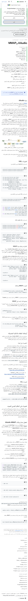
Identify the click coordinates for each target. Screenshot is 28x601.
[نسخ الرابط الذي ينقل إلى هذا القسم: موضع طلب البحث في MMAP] (11, 301)
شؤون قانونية (13, 593)
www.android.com (23, 582)
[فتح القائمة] (25, 1)
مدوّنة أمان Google (23, 564)
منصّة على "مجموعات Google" (21, 566)
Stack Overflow (24, 586)
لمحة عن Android (23, 593)
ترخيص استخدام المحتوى (19, 530)
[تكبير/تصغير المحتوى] (19, 47)
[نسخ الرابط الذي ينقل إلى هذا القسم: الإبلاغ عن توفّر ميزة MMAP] (11, 246)
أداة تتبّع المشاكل (24, 588)
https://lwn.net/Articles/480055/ (16, 370)
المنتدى (18, 593)
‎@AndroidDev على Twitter (22, 560)
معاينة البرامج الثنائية (23, 546)
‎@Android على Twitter (22, 558)
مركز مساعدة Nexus (23, 580)
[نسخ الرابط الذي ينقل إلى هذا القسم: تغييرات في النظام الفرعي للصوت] (6, 406)
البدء (14, 22)
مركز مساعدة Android (23, 576)
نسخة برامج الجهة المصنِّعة (22, 548)
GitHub (25, 552)
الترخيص (8, 593)
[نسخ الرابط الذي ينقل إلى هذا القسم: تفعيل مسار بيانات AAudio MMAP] (4, 422)
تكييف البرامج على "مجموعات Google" (20, 570)
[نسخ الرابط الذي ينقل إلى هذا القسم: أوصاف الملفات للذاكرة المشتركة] (7, 333)
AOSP (26, 39)
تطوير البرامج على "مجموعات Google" (20, 568)
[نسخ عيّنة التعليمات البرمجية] (26, 168)
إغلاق (14, 18)
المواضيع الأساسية (15, 39)
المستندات (21, 39)
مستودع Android (24, 540)
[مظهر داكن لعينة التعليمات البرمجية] (24, 168)
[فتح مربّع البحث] (11, 1)
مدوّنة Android (24, 562)
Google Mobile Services (22, 584)
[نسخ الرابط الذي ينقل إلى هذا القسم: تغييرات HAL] (17, 161)
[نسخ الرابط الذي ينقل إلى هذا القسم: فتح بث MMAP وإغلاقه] (14, 286)
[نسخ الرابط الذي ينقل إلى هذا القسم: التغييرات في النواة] (16, 343)
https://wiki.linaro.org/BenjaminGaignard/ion (14, 374)
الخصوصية (3, 593)
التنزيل (26, 544)
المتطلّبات (25, 542)
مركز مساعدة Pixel (24, 578)
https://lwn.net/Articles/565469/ (17, 378)
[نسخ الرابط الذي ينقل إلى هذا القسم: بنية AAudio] (17, 100)
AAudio (25, 103)
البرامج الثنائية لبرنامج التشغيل (22, 550)
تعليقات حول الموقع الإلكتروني (21, 595)
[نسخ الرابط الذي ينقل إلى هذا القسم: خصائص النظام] (18, 439)
